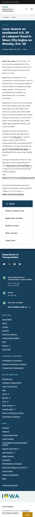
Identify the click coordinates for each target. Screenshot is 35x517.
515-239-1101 (12, 295)
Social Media (7, 319)
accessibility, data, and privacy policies (15, 512)
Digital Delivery (8, 456)
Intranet (7, 409)
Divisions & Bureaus (9, 334)
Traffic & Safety (8, 439)
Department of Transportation (7, 10)
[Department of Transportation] (7, 7)
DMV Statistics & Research (12, 464)
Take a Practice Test (9, 386)
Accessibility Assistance (11, 417)
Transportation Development (13, 368)
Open (7, 452)
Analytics (5, 428)
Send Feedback (7, 507)
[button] (27, 514)
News (13, 17)
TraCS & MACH (7, 471)
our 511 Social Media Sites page (15, 149)
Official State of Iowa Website (10, 2)
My (5, 398)
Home (6, 17)
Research (5, 431)
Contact (5, 327)
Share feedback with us (17, 307)
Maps (4, 479)
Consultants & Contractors (12, 360)
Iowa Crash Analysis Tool (14, 467)
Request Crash (9, 449)
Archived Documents (10, 485)
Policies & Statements (10, 475)
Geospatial (6, 460)
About (4, 323)
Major (7, 405)
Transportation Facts (10, 435)
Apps (4, 390)
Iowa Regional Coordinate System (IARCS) (14, 444)
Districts (5, 331)
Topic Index (6, 349)
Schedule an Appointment (11, 383)
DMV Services (7, 379)
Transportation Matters (11, 338)
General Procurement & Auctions (14, 364)
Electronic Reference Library (13, 413)
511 (4, 402)
